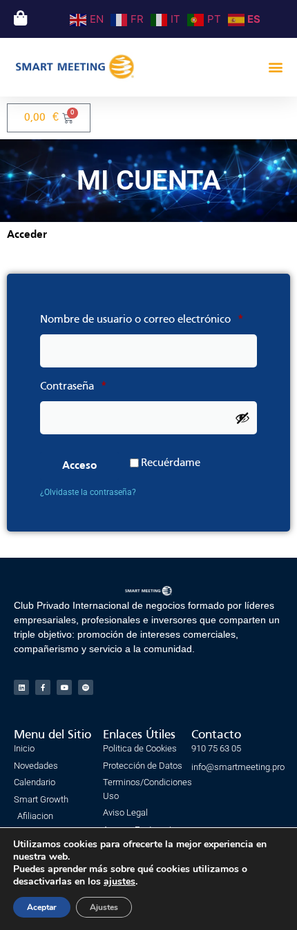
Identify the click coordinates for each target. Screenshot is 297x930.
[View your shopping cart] (18, 18)
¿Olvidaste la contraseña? (88, 492)
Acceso (79, 466)
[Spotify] (85, 687)
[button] (275, 67)
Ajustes (104, 907)
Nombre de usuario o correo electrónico (148, 317)
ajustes (119, 882)
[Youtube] (64, 687)
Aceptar (42, 907)
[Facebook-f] (42, 687)
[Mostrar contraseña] (242, 417)
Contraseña (101, 384)
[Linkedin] (21, 687)
